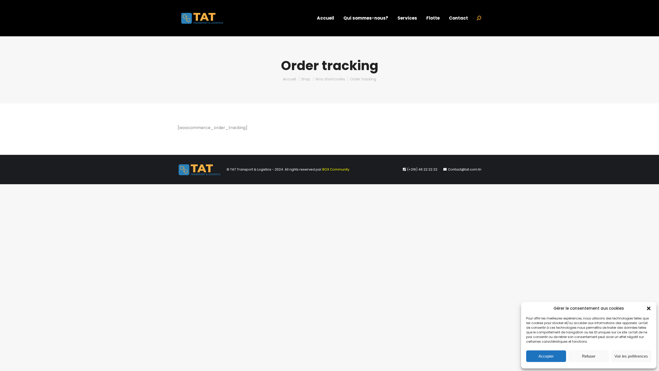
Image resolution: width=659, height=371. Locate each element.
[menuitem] (325, 18)
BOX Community (335, 169)
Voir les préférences (631, 356)
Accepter (546, 356)
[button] (648, 308)
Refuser (588, 356)
